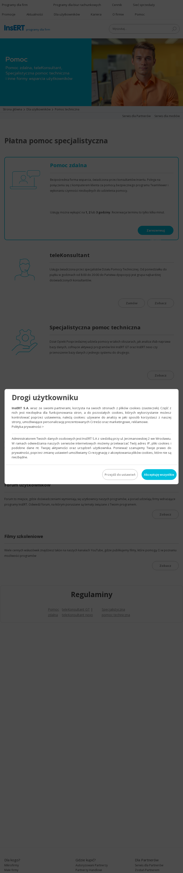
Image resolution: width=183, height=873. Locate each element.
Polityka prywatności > (28, 426)
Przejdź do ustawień (120, 474)
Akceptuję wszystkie (159, 474)
